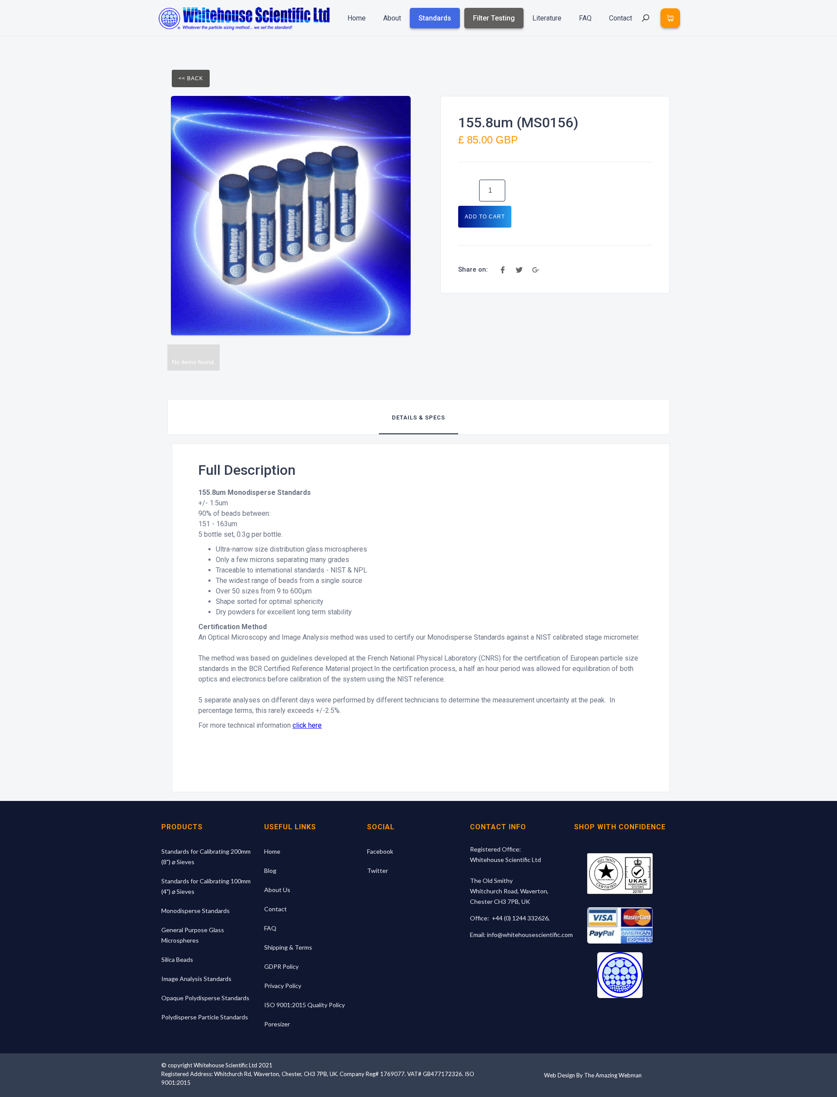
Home (356, 18)
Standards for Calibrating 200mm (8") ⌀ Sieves (206, 856)
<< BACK (190, 78)
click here (307, 725)
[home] (244, 18)
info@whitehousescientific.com (530, 934)
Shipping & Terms (288, 947)
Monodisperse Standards (195, 910)
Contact (620, 18)
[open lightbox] (291, 216)
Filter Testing (494, 18)
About (392, 18)
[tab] (418, 416)
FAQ (585, 18)
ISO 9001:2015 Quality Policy (304, 1004)
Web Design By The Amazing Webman (593, 1075)
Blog (270, 870)
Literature (546, 18)
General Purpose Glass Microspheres (192, 935)
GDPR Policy (281, 966)
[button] (670, 18)
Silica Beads (177, 959)
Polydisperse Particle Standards (204, 1017)
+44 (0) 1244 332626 (520, 918)
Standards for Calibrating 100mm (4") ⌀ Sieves (206, 886)
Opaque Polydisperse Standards (205, 998)
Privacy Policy (282, 985)
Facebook (380, 851)
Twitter (377, 870)
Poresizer (277, 1024)
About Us (277, 889)
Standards (434, 18)
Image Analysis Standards (196, 978)
